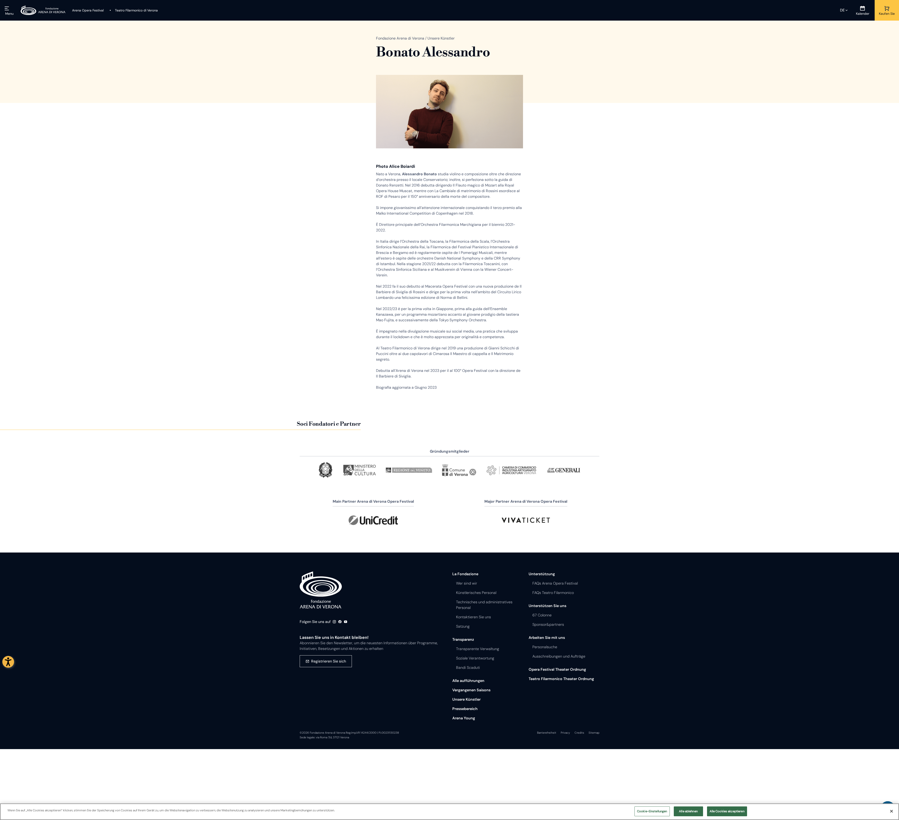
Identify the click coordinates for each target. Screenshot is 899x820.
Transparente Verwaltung (477, 648)
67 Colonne (542, 615)
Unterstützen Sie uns (547, 605)
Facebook (340, 622)
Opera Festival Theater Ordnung (557, 669)
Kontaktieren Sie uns (473, 617)
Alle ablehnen (688, 811)
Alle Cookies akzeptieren (727, 811)
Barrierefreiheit (546, 733)
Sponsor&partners (548, 624)
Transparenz (463, 639)
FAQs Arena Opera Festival (555, 583)
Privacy (565, 733)
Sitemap (594, 733)
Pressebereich (465, 708)
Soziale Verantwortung (475, 658)
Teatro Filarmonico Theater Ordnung (561, 678)
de (842, 10)
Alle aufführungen (468, 680)
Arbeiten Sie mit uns (547, 637)
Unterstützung (542, 573)
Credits (579, 733)
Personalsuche (544, 646)
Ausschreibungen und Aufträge (558, 656)
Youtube (345, 622)
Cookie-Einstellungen (652, 811)
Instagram (334, 622)
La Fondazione (465, 573)
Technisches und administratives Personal (484, 605)
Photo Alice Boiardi (395, 166)
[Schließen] (891, 811)
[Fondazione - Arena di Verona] (43, 10)
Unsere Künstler (466, 699)
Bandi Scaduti (468, 667)
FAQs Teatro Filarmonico (553, 592)
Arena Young (463, 718)
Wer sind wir (466, 583)
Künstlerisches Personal (476, 592)
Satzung (463, 626)
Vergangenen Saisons (471, 690)
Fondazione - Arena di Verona (321, 590)
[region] (449, 811)
